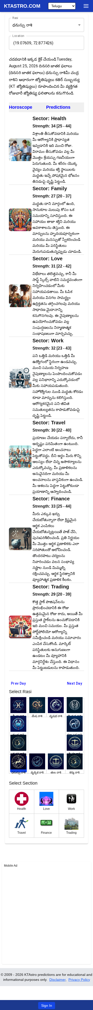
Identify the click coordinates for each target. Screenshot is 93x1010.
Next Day (74, 683)
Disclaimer (57, 980)
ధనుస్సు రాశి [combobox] (22, 25)
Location (18, 36)
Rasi (15, 18)
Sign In (46, 1006)
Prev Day (18, 683)
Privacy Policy (79, 980)
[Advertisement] (46, 915)
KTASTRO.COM (22, 6)
